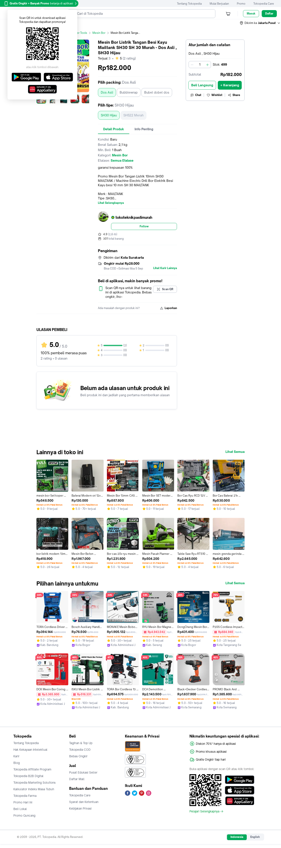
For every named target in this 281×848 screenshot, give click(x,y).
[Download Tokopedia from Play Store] (239, 779)
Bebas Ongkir (78, 756)
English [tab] (255, 837)
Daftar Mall (77, 779)
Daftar (269, 13)
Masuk (251, 13)
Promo (241, 3)
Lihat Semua (235, 452)
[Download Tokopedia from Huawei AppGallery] (239, 800)
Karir (16, 756)
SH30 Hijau (109, 115)
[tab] (113, 129)
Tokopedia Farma (24, 795)
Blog (16, 763)
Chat (198, 95)
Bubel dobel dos (156, 92)
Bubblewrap (129, 92)
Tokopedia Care (263, 3)
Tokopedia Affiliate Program (32, 769)
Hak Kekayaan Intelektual (30, 749)
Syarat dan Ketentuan (83, 802)
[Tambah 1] (207, 64)
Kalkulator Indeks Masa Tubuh (33, 789)
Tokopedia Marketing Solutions (34, 782)
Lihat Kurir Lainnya (165, 268)
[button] (260, 23)
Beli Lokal (20, 809)
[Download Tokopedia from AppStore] (239, 790)
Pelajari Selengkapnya (204, 811)
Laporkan (171, 308)
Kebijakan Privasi (80, 808)
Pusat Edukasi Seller (83, 772)
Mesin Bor (98, 32)
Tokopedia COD (80, 749)
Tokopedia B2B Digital (28, 776)
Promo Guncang (24, 815)
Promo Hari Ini (22, 802)
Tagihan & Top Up (80, 743)
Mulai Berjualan (219, 3)
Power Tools (79, 32)
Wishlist (216, 95)
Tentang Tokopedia (189, 3)
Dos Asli (107, 92)
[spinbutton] (200, 64)
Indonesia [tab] (237, 837)
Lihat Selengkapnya (111, 202)
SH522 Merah (133, 115)
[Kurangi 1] (192, 64)
